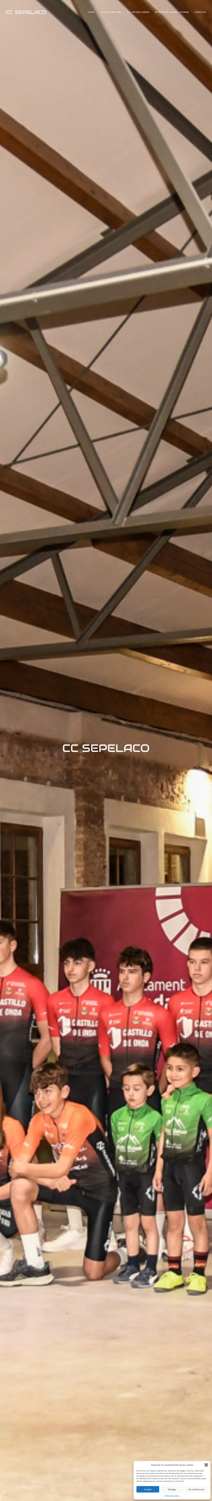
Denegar (172, 1489)
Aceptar (148, 1489)
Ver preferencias (196, 1489)
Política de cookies (172, 1495)
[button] (206, 1464)
